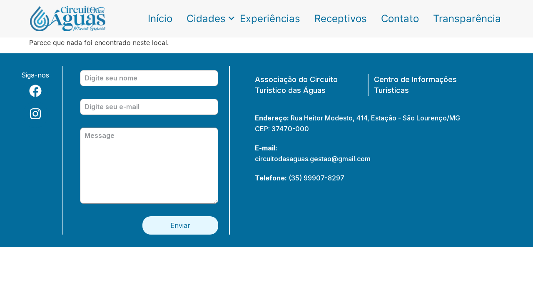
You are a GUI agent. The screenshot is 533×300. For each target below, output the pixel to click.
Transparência (467, 18)
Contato (400, 18)
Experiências (270, 18)
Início (160, 18)
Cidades (206, 18)
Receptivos (340, 18)
